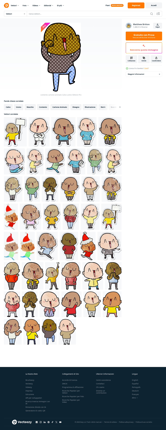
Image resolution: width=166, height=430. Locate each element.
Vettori (14, 5)
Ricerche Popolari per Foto (73, 396)
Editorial (47, 5)
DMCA (64, 383)
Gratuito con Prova (144, 36)
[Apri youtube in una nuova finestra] (60, 422)
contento (43, 107)
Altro (134, 398)
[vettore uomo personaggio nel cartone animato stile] (12, 276)
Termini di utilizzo (110, 422)
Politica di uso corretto (144, 422)
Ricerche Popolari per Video (71, 401)
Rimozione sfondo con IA (36, 407)
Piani (108, 5)
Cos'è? (146, 68)
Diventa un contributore (101, 392)
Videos (35, 5)
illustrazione (90, 107)
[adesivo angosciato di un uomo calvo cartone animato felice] (86, 131)
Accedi (154, 5)
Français (135, 394)
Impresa (29, 391)
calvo (8, 107)
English (135, 380)
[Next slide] (118, 107)
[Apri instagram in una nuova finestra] (41, 422)
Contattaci (100, 383)
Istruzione (30, 394)
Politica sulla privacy (126, 422)
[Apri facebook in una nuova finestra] (37, 422)
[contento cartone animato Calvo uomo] (71, 304)
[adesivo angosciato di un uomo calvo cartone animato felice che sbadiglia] (13, 189)
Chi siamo (100, 387)
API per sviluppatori (34, 398)
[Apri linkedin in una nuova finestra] (45, 422)
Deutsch (135, 391)
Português (136, 387)
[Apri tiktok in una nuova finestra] (52, 422)
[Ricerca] (151, 13)
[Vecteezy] (6, 5)
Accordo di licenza (69, 380)
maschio (30, 107)
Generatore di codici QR (35, 410)
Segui (158, 27)
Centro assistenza (103, 380)
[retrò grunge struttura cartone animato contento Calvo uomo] (92, 276)
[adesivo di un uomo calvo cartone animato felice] (15, 131)
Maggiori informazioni (136, 74)
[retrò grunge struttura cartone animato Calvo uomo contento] (12, 304)
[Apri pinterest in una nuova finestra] (49, 422)
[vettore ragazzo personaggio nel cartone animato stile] (113, 276)
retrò (103, 107)
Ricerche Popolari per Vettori (71, 392)
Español (135, 383)
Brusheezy (30, 380)
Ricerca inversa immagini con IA (38, 402)
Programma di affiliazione (72, 387)
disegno (75, 107)
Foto (25, 5)
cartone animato (59, 107)
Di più (59, 5)
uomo (18, 107)
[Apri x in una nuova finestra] (56, 422)
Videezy (29, 387)
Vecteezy (29, 383)
